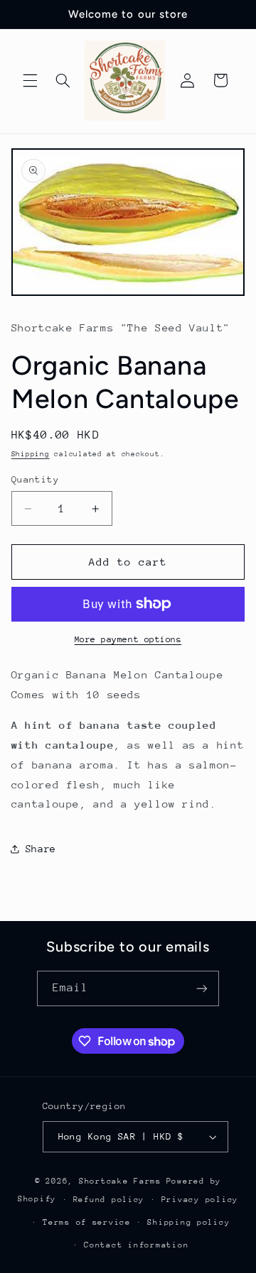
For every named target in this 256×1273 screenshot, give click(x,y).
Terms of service (87, 1222)
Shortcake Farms (120, 1181)
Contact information (136, 1245)
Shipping (30, 454)
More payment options (128, 639)
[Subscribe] (202, 988)
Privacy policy (199, 1199)
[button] (30, 80)
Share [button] (41, 848)
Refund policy (109, 1199)
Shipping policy (188, 1222)
